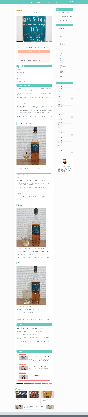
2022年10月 (65, 99)
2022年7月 (65, 106)
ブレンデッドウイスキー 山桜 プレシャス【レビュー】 (65, 13)
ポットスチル (61, 36)
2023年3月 (65, 88)
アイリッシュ (62, 5)
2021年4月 (65, 145)
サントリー (61, 63)
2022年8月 (65, 104)
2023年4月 (65, 86)
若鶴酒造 (60, 73)
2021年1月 (65, 153)
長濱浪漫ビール (61, 75)
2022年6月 (65, 109)
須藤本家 (60, 76)
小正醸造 (60, 68)
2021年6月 (65, 140)
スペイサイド (62, 45)
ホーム (26, 5)
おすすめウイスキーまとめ (62, 28)
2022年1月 (65, 122)
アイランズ (61, 43)
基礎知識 (59, 55)
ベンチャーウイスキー (62, 66)
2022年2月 (65, 119)
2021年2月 (65, 150)
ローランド (61, 48)
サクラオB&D (61, 62)
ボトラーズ (61, 35)
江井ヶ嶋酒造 (61, 71)
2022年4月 (65, 114)
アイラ (61, 42)
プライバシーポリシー (19, 415)
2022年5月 (65, 111)
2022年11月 (65, 96)
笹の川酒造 (61, 72)
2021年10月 (65, 129)
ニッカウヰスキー (62, 65)
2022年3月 (65, 117)
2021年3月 (65, 147)
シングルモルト (61, 32)
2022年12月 (65, 93)
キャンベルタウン (19, 10)
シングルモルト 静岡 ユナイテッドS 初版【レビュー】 (65, 17)
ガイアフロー (61, 60)
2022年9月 (65, 101)
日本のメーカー (38, 5)
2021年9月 (65, 132)
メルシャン (61, 67)
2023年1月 (65, 91)
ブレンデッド (61, 34)
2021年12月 (65, 124)
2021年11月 (65, 127)
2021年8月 (65, 135)
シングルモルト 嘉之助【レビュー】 (64, 20)
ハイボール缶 (60, 53)
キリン (60, 61)
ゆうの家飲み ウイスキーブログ (44, 2)
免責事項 (24, 415)
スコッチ (50, 5)
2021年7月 (65, 137)
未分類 (59, 78)
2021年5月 (65, 142)
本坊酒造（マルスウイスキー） (64, 70)
